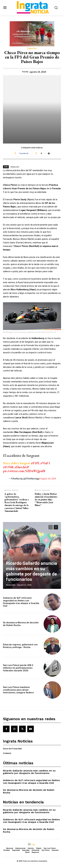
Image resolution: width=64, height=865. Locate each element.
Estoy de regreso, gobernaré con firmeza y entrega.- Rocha (20, 646)
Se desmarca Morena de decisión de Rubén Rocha (28, 791)
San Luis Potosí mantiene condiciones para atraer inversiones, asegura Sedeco (18, 690)
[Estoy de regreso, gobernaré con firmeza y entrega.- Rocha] (52, 646)
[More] (49, 153)
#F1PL (35, 463)
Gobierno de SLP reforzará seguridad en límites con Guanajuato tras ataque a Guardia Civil (21, 602)
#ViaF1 (45, 463)
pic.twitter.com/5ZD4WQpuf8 (24, 471)
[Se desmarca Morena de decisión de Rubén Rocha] (52, 624)
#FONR (8, 467)
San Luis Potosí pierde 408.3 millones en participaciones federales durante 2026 (18, 668)
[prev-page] (50, 527)
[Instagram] (14, 729)
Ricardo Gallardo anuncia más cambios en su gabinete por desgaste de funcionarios (31, 571)
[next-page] (56, 527)
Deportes (32, 48)
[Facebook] (6, 729)
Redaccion (10, 585)
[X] (22, 729)
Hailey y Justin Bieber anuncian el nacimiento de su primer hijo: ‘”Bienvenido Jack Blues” (46, 499)
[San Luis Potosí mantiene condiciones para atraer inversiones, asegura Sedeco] (52, 690)
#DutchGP (21, 467)
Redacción (15, 167)
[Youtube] (30, 729)
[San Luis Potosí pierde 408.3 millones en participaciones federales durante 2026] (52, 668)
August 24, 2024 (48, 478)
